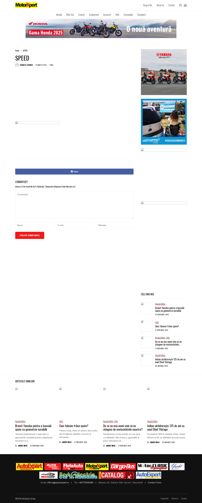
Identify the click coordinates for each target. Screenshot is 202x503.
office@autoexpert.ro (58, 482)
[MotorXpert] (97, 466)
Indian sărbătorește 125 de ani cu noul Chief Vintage (170, 360)
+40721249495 (86, 482)
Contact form (154, 482)
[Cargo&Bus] (123, 466)
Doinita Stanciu (26, 65)
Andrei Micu (23, 446)
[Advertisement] (74, 97)
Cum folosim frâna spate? (167, 326)
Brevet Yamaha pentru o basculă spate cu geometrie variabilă (169, 309)
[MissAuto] (48, 475)
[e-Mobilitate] (78, 475)
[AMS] (52, 466)
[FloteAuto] (73, 466)
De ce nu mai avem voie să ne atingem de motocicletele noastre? (168, 344)
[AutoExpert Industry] (148, 475)
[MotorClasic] (152, 466)
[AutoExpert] (29, 466)
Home (17, 50)
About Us (175, 498)
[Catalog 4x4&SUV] (116, 475)
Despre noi (165, 498)
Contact (184, 498)
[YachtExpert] (177, 466)
